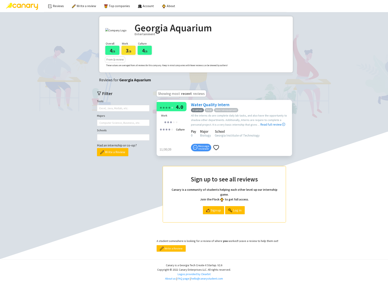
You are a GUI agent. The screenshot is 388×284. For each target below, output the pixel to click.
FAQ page (183, 278)
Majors (101, 116)
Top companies (119, 6)
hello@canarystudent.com (207, 278)
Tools (100, 101)
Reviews (58, 6)
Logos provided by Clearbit (194, 274)
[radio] (161, 107)
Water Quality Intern (210, 104)
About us (170, 278)
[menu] (165, 6)
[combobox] (99, 108)
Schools (102, 130)
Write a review (86, 6)
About (171, 6)
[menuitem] (56, 6)
